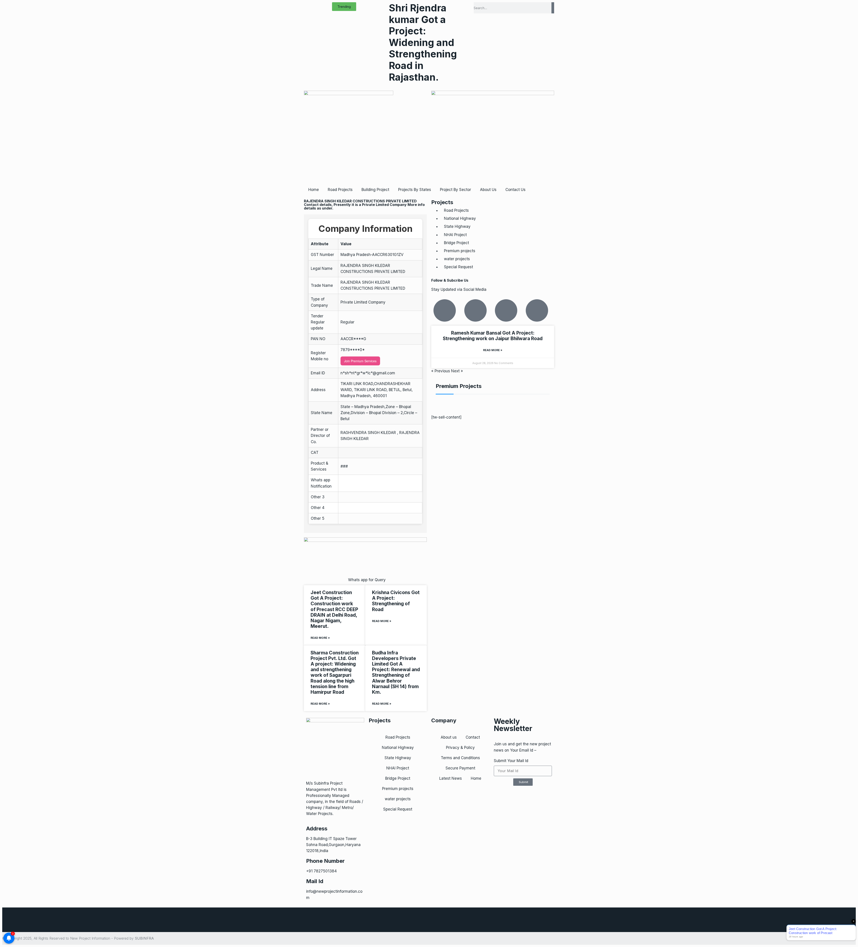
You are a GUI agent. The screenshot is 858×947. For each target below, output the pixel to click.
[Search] (552, 7)
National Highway (460, 218)
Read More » (320, 637)
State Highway (457, 226)
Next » (457, 371)
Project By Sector (455, 189)
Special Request (458, 267)
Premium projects (459, 251)
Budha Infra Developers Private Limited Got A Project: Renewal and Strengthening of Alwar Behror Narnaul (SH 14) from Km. (396, 672)
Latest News (450, 778)
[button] (344, 6)
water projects (457, 259)
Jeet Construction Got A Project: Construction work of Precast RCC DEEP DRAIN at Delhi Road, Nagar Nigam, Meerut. (334, 609)
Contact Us (515, 189)
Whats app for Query (367, 580)
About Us (488, 189)
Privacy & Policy (460, 747)
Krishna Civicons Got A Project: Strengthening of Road (396, 601)
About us (449, 737)
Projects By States (414, 189)
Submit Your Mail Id (511, 760)
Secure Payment (460, 768)
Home (313, 189)
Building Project (375, 189)
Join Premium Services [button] (360, 361)
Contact (473, 737)
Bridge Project (456, 243)
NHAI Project (455, 235)
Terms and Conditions (460, 758)
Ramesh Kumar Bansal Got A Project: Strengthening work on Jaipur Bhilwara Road (493, 335)
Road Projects (340, 189)
